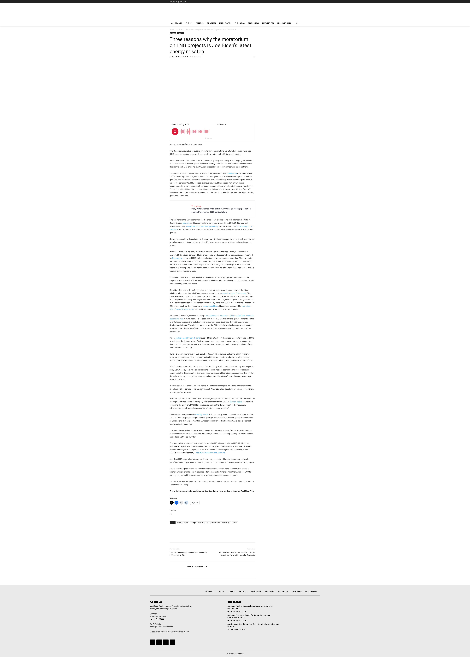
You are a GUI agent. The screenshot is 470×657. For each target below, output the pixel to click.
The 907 (230, 629)
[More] (194, 61)
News (235, 523)
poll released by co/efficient (188, 338)
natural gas (226, 523)
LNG (207, 523)
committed (232, 173)
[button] (297, 23)
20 (254, 56)
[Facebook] (285, 1)
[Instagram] (288, 1)
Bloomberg (177, 258)
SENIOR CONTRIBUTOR (180, 56)
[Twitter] (292, 1)
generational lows (210, 306)
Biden (186, 523)
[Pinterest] (183, 61)
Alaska (179, 523)
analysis (186, 223)
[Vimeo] (295, 1)
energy (193, 523)
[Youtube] (299, 1)
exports (200, 523)
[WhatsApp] (189, 61)
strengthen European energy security (202, 226)
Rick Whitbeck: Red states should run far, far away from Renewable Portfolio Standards (237, 553)
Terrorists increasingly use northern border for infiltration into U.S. (188, 553)
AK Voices (180, 30)
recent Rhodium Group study (233, 293)
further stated (236, 402)
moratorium (216, 523)
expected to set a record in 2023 (220, 315)
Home (172, 30)
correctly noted (201, 414)
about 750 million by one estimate (210, 453)
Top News (180, 33)
